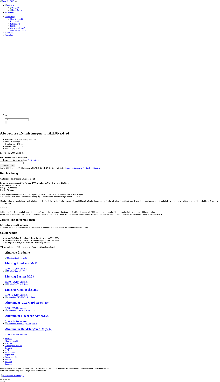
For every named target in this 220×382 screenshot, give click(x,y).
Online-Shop (10, 17)
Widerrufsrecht (11, 357)
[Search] (6, 122)
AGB (7, 350)
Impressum (9, 355)
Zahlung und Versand (13, 345)
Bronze (68, 168)
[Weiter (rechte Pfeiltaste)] (4, 381)
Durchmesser (6, 157)
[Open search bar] (6, 117)
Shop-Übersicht (16, 19)
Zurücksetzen (33, 160)
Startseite (8, 339)
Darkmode (9, 12)
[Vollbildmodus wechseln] (4, 379)
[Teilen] (6, 379)
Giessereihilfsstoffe (17, 28)
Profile (13, 26)
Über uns (8, 343)
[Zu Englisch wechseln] (14, 8)
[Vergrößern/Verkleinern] (1, 379)
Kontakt (8, 348)
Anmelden (9, 33)
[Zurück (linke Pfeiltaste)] (1, 381)
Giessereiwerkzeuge (18, 30)
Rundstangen (94, 168)
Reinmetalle (15, 21)
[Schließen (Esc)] (9, 379)
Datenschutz (10, 352)
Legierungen (15, 23)
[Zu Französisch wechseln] (16, 10)
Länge (6, 160)
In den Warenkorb (7, 166)
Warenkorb (9, 35)
